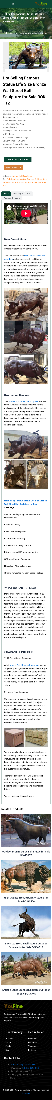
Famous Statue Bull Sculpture (16, 182)
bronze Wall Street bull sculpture (23, 401)
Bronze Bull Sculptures (36, 33)
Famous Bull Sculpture (37, 179)
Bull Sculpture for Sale (16, 179)
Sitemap (26, 1093)
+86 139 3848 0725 (30, 1068)
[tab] (6, 193)
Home (11, 33)
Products (20, 33)
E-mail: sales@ (23, 1064)
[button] (13, 4)
